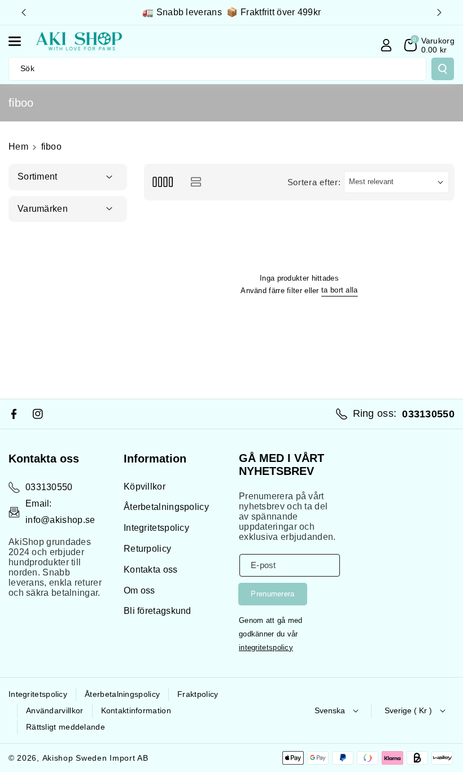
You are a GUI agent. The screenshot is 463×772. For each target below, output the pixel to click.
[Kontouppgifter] (386, 45)
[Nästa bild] (439, 12)
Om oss (139, 590)
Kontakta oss (151, 569)
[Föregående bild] (23, 12)
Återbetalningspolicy (166, 507)
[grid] (162, 182)
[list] (195, 182)
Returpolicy (147, 548)
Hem (18, 146)
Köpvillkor (144, 486)
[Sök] (442, 69)
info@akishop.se (60, 520)
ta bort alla (339, 290)
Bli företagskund (157, 611)
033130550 (49, 487)
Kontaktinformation (136, 710)
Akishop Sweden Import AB (95, 757)
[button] (20, 41)
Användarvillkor (55, 710)
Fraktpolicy (197, 694)
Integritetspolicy (156, 528)
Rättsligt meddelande (65, 726)
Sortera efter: (314, 182)
